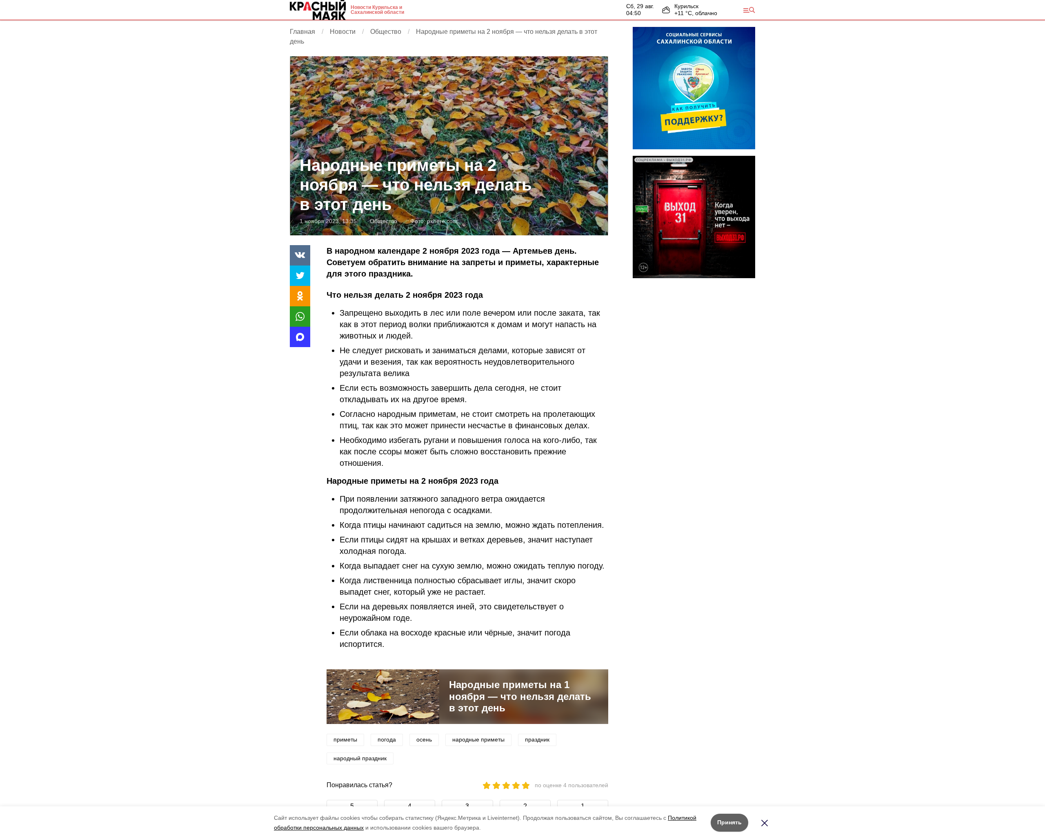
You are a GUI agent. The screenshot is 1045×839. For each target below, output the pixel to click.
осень (424, 739)
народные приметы (478, 739)
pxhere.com (442, 221)
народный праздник (360, 758)
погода (387, 739)
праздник (537, 739)
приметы (345, 739)
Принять (729, 822)
